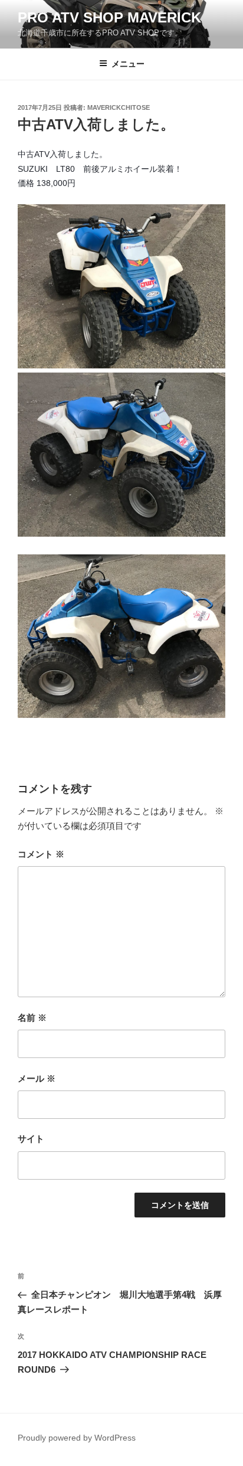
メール (36, 1078)
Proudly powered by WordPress (77, 1437)
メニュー (128, 63)
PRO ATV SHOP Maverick (109, 17)
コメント (41, 854)
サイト (31, 1139)
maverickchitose (118, 107)
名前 (32, 1018)
